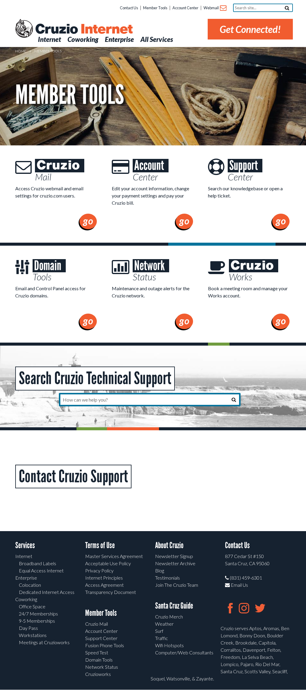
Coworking (26, 599)
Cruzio (83, 29)
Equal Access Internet (41, 570)
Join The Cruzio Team (176, 585)
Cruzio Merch (169, 616)
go (88, 221)
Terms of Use (100, 545)
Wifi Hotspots (169, 645)
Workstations (33, 635)
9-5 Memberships (37, 621)
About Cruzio (169, 545)
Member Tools (155, 7)
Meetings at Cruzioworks (44, 642)
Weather (164, 624)
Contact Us (129, 7)
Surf (159, 631)
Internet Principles (104, 577)
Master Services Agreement (114, 556)
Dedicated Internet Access (46, 592)
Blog (159, 570)
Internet (23, 556)
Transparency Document (110, 592)
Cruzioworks (98, 674)
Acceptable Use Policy (108, 563)
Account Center (185, 7)
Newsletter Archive (175, 563)
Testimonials (167, 577)
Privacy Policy (99, 570)
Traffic (161, 638)
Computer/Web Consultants (184, 652)
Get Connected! (250, 29)
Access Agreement (104, 585)
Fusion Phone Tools (104, 645)
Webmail (211, 7)
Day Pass (28, 628)
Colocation (30, 585)
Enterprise (26, 577)
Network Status (101, 667)
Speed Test (96, 652)
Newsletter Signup (174, 556)
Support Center (101, 638)
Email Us (239, 585)
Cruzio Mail (96, 624)
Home (20, 51)
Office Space (32, 606)
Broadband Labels (37, 563)
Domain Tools (99, 659)
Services (25, 545)
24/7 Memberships (38, 613)
